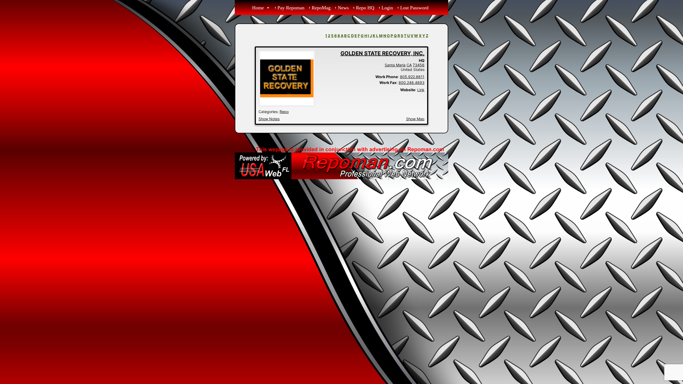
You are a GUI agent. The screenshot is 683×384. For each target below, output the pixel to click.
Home (258, 8)
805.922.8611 (412, 76)
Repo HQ (365, 8)
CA (409, 65)
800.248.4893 (411, 82)
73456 (418, 65)
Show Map (415, 119)
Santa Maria (395, 65)
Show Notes (269, 119)
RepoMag (321, 8)
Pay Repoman (290, 8)
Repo (284, 111)
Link (420, 89)
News (343, 8)
